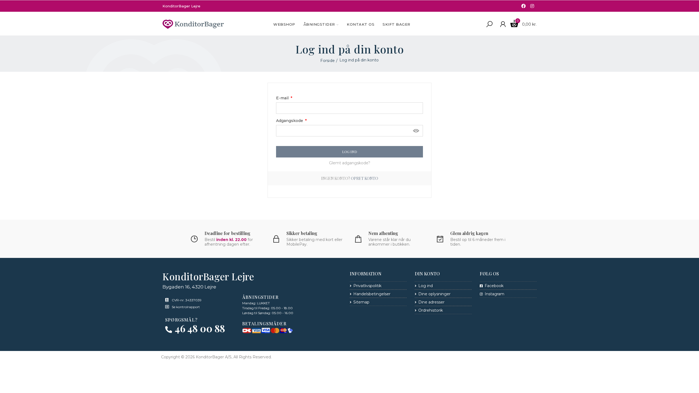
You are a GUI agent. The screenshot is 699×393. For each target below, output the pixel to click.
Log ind (349, 151)
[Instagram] (532, 6)
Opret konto (364, 178)
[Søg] (489, 24)
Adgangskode (290, 120)
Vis (416, 130)
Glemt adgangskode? (349, 162)
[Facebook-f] (523, 6)
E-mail (283, 98)
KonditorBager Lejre (181, 6)
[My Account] (503, 24)
